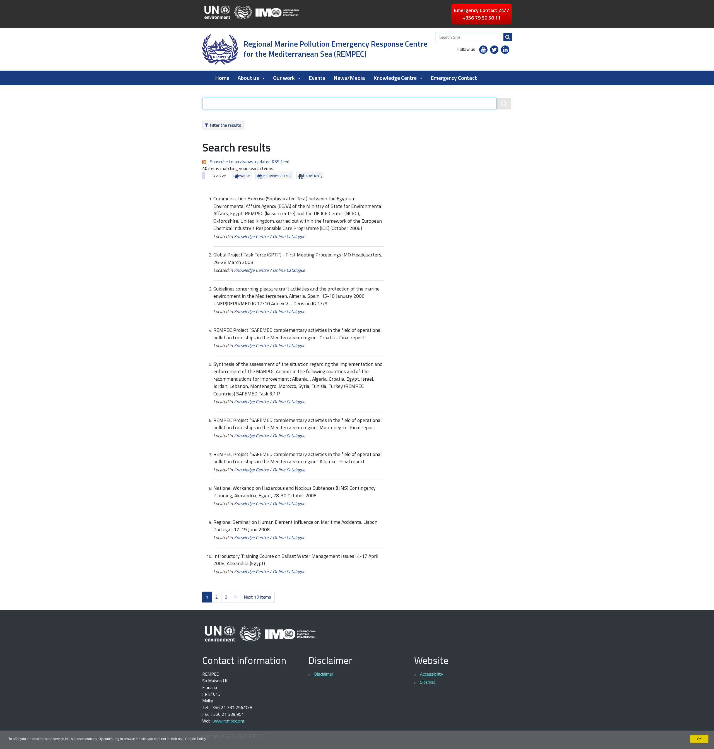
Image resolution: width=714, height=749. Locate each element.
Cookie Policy (195, 739)
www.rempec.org (228, 720)
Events (317, 77)
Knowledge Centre (251, 236)
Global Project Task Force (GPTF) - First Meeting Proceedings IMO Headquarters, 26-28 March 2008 (297, 258)
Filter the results (225, 125)
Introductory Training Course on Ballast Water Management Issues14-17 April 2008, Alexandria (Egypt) (295, 559)
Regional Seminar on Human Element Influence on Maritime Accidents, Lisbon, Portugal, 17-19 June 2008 (295, 525)
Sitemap (428, 682)
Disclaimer (323, 674)
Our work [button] (284, 77)
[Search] (507, 37)
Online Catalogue (289, 236)
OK (699, 739)
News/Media (349, 77)
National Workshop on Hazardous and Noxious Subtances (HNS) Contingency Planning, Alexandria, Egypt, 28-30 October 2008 (294, 491)
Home (222, 77)
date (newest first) (274, 175)
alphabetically (310, 175)
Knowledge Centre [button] (395, 77)
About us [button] (248, 77)
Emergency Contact (454, 77)
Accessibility (431, 674)
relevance (241, 175)
